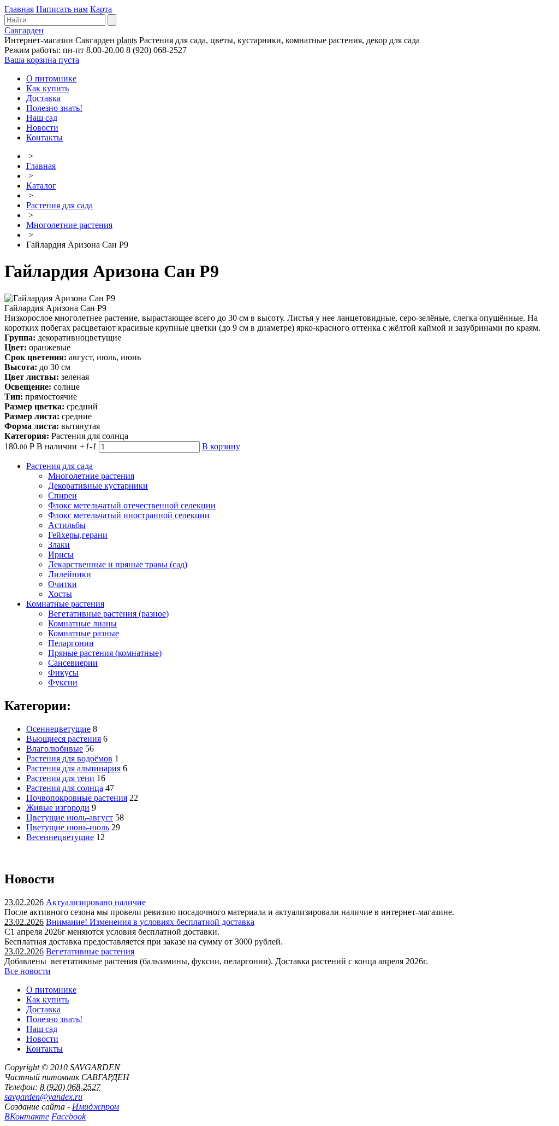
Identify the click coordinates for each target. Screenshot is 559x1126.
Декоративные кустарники (98, 485)
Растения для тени (60, 778)
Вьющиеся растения (63, 738)
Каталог (41, 185)
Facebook (68, 1116)
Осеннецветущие (58, 729)
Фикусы (63, 672)
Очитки (62, 584)
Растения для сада (59, 205)
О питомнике (51, 78)
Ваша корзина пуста (41, 59)
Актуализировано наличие (96, 902)
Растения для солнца (64, 788)
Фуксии (63, 682)
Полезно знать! (54, 108)
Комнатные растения (65, 603)
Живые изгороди (58, 807)
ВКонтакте (26, 1116)
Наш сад (41, 117)
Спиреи (62, 495)
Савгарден (24, 30)
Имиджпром (95, 1106)
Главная (19, 9)
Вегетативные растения (90, 951)
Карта (101, 9)
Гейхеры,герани (78, 534)
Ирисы (61, 554)
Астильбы (67, 525)
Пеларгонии (71, 643)
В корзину (221, 446)
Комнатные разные (83, 633)
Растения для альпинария (73, 768)
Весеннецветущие (60, 837)
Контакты (44, 137)
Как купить (47, 88)
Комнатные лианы (82, 623)
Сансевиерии (73, 662)
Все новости (27, 971)
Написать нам (62, 9)
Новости (42, 127)
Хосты (60, 594)
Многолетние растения (69, 225)
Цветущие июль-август (69, 817)
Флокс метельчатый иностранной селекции (129, 515)
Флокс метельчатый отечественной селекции (132, 505)
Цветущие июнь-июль (67, 827)
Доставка (43, 98)
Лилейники (69, 574)
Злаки (59, 544)
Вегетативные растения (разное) (108, 613)
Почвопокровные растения (76, 797)
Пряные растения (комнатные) (105, 653)
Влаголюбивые (54, 748)
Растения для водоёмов (69, 758)
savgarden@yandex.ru (43, 1096)
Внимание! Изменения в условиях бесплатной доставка (150, 921)
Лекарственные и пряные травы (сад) (117, 564)
